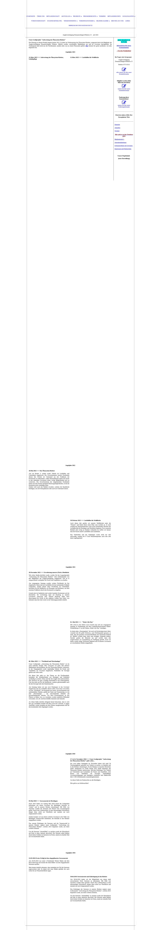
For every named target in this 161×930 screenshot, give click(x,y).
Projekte (76, 16)
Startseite (30, 16)
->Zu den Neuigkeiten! (124, 51)
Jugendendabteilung (120, 142)
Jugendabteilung (54, 21)
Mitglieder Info (114, 16)
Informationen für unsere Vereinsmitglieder (124, 47)
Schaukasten (128, 16)
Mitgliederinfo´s (119, 139)
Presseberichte (89, 16)
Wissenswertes (70, 21)
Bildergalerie (102, 21)
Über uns (41, 16)
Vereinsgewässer (86, 21)
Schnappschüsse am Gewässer (124, 145)
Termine (102, 16)
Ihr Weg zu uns (117, 21)
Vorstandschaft (38, 21)
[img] (75, 7)
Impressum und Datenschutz (80, 25)
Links (127, 21)
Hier (87, 46)
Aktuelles (65, 16)
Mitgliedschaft (53, 16)
